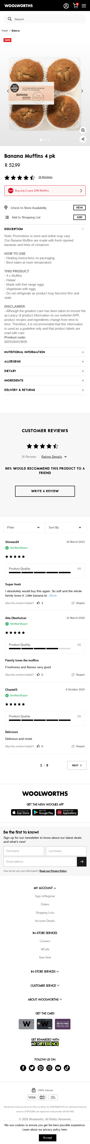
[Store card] (26, 1024)
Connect (45, 941)
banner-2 (49, 140)
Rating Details (52, 456)
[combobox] (48, 19)
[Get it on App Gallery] (67, 812)
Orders (45, 904)
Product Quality (19, 568)
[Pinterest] (41, 1067)
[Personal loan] (62, 1024)
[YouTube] (58, 1067)
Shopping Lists (45, 912)
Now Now (45, 957)
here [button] (64, 1129)
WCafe (45, 949)
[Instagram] (49, 1067)
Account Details (45, 921)
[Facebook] (23, 1067)
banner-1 (45, 140)
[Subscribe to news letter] (82, 862)
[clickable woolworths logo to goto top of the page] (45, 793)
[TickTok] (67, 1067)
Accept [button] (47, 1137)
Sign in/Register (45, 896)
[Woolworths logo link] (18, 5)
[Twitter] (32, 1067)
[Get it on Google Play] (44, 812)
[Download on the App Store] (21, 812)
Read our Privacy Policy (53, 871)
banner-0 (41, 140)
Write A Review (45, 491)
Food (4, 30)
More (53, 595)
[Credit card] (44, 1024)
